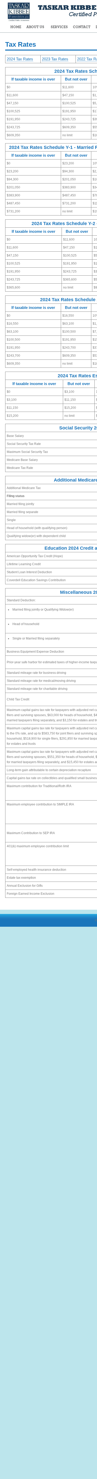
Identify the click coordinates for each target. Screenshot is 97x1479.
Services (59, 27)
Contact (82, 27)
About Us (35, 27)
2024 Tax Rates (20, 59)
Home (15, 27)
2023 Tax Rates (55, 59)
